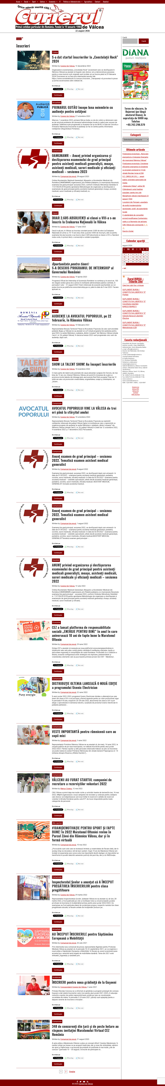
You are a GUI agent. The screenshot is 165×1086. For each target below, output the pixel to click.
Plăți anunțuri (136, 394)
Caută (124, 37)
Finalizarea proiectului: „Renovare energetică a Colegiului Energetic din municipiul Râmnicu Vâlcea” (135, 157)
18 (128, 259)
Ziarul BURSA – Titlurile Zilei (135, 280)
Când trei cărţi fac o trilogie (133, 285)
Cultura (42, 1)
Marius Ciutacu (66, 789)
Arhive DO (135, 391)
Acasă (18, 1)
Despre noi (135, 387)
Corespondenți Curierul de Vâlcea (73, 987)
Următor (72, 1071)
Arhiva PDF (135, 389)
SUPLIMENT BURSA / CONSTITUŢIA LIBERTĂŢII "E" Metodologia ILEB (134, 325)
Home (19, 39)
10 (124, 257)
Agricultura (88, 1)
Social (26, 1)
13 (137, 257)
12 (133, 257)
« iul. (124, 268)
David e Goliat (128, 231)
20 (137, 259)
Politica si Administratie (71, 1)
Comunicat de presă (68, 176)
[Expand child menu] (21, 1)
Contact (97, 1)
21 (140, 259)
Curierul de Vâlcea (86, 1084)
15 (143, 257)
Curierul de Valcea (67, 66)
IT (60, 1)
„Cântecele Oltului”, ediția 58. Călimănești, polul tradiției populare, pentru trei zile (133, 189)
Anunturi (106, 1)
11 (128, 257)
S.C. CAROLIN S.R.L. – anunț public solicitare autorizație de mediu (134, 179)
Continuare (59, 95)
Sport (34, 1)
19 (133, 259)
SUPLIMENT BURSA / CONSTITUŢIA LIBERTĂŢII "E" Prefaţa (134, 292)
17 (124, 259)
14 (140, 257)
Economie (52, 1)
